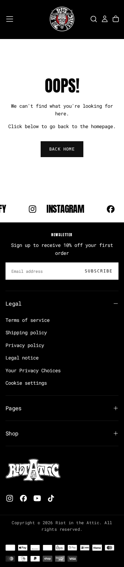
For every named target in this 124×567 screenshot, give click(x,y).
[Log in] (105, 19)
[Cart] (116, 19)
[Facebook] (23, 498)
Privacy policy (25, 345)
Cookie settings (26, 382)
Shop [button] (12, 433)
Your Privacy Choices (33, 370)
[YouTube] (37, 498)
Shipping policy (26, 332)
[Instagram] (10, 498)
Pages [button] (14, 408)
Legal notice (22, 357)
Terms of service (28, 320)
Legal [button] (14, 303)
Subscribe (99, 271)
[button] (10, 19)
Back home (62, 149)
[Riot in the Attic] (33, 470)
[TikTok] (51, 498)
